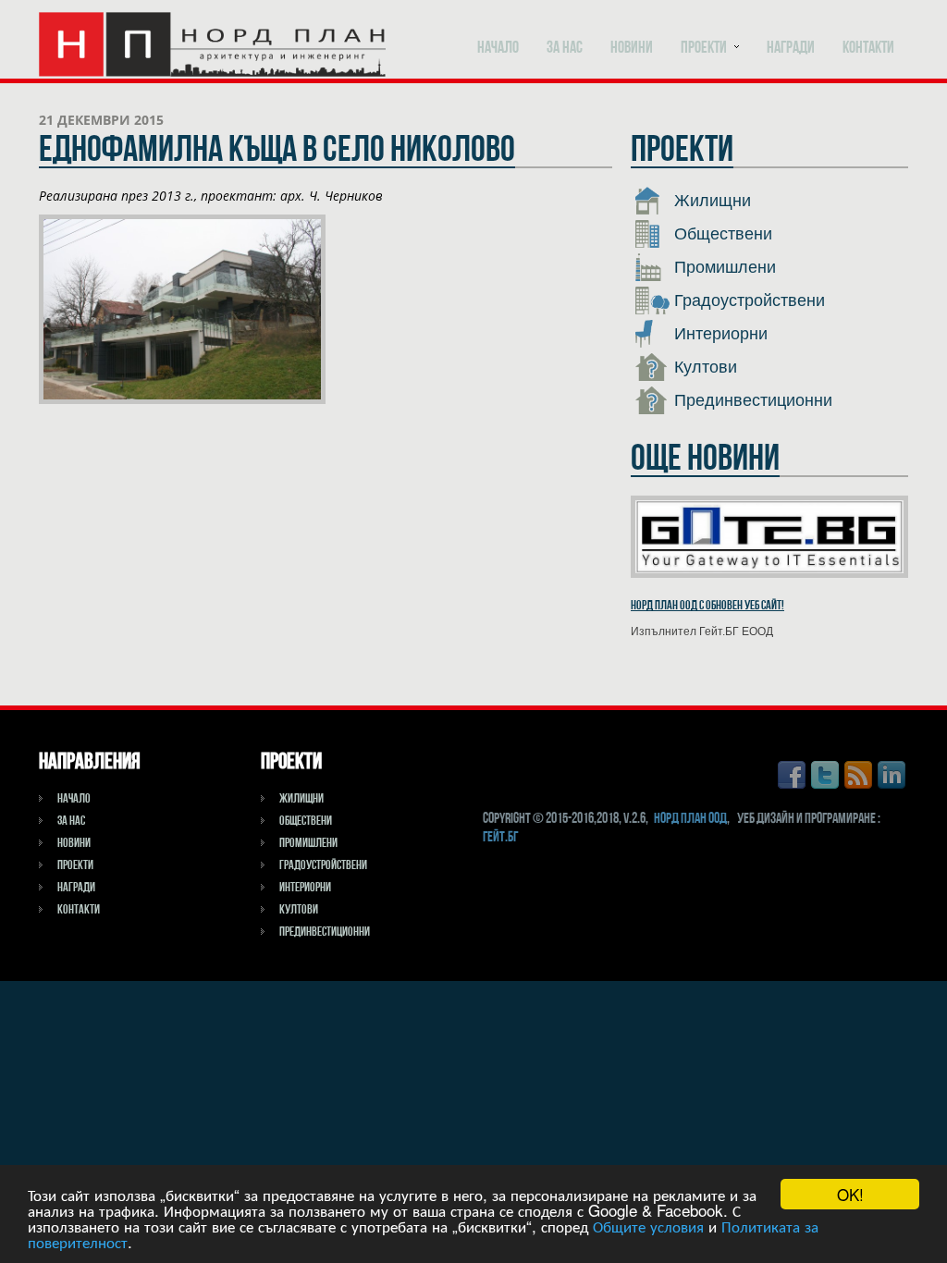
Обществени (721, 234)
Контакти (868, 46)
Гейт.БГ (500, 836)
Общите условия (648, 1225)
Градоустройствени (747, 300)
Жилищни (710, 200)
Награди (791, 46)
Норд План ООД (690, 818)
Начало (498, 46)
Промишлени (723, 267)
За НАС (565, 46)
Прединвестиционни (751, 400)
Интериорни (719, 334)
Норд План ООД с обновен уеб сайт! (707, 604)
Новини (631, 46)
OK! (850, 1194)
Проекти (704, 46)
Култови (703, 367)
